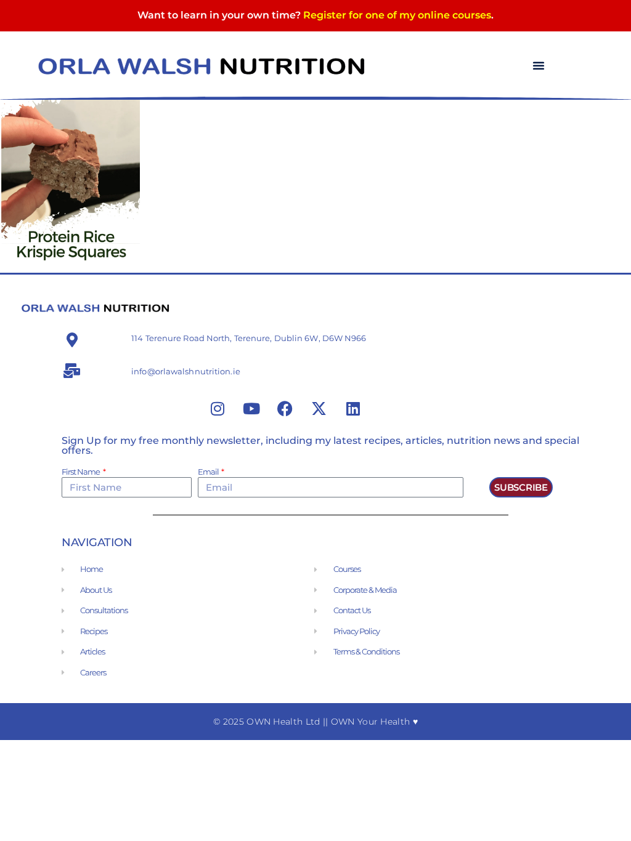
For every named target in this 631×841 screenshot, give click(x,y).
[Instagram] (217, 408)
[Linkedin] (353, 408)
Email (209, 472)
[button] (538, 65)
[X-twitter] (319, 408)
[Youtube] (251, 408)
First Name (81, 472)
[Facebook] (285, 408)
